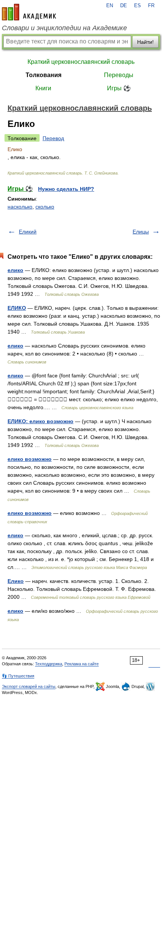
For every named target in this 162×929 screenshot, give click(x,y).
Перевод (53, 138)
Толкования (43, 75)
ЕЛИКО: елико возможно (40, 421)
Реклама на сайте (81, 664)
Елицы (141, 232)
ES (137, 5)
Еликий (28, 232)
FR (151, 5)
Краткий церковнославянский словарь (81, 62)
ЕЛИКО (17, 308)
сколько (44, 207)
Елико (16, 581)
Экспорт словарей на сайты (28, 686)
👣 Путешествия (18, 676)
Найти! (145, 42)
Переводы (118, 75)
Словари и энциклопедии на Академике (64, 28)
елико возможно (30, 459)
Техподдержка (48, 664)
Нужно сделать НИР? (66, 189)
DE (123, 5)
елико (15, 270)
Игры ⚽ (119, 88)
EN (109, 5)
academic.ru (29, 12)
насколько (20, 207)
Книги (43, 88)
